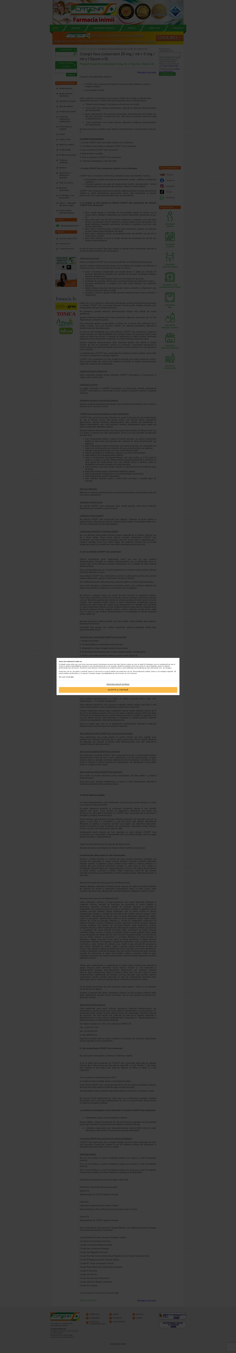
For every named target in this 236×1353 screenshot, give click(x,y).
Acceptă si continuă (118, 690)
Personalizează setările (118, 684)
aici (72, 677)
